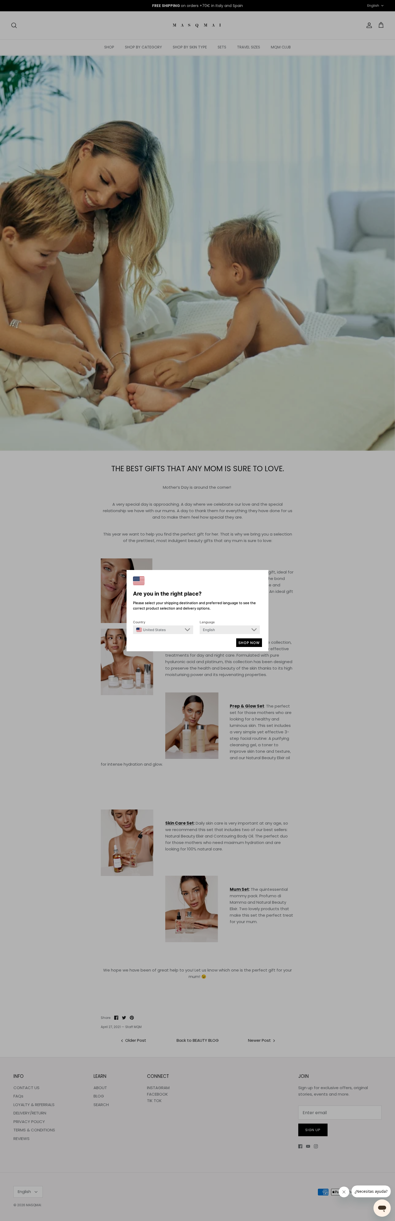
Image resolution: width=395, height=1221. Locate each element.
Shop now (249, 643)
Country (139, 622)
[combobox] (151, 629)
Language (207, 622)
